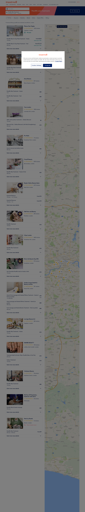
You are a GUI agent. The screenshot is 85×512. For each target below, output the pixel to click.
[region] (43, 60)
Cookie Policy (58, 61)
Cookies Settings (36, 65)
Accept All (47, 65)
